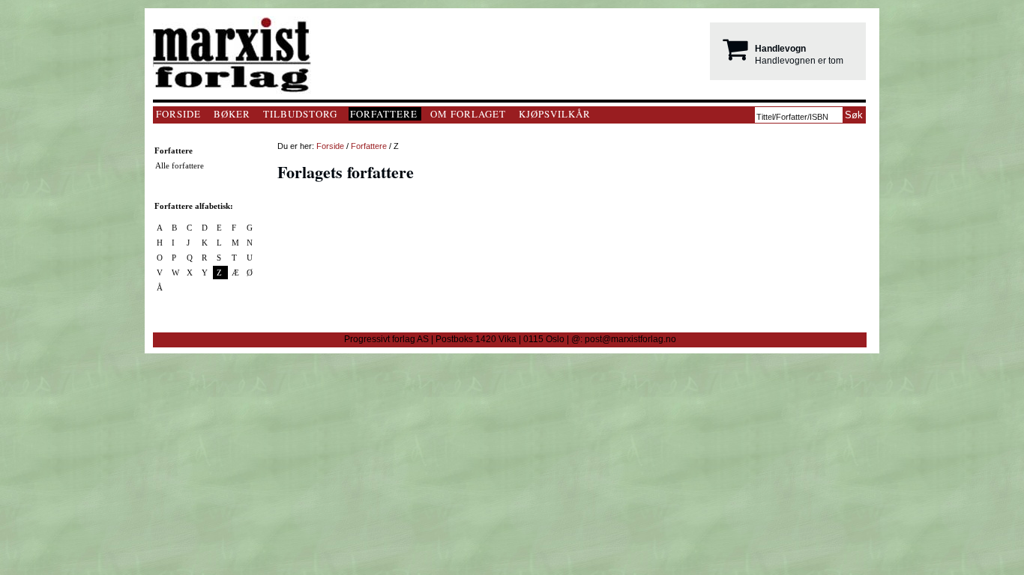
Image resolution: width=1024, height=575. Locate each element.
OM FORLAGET (468, 114)
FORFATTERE (384, 114)
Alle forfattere (179, 165)
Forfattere (369, 146)
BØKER (232, 114)
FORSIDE (178, 114)
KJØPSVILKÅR (555, 114)
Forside (330, 146)
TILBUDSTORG (300, 114)
